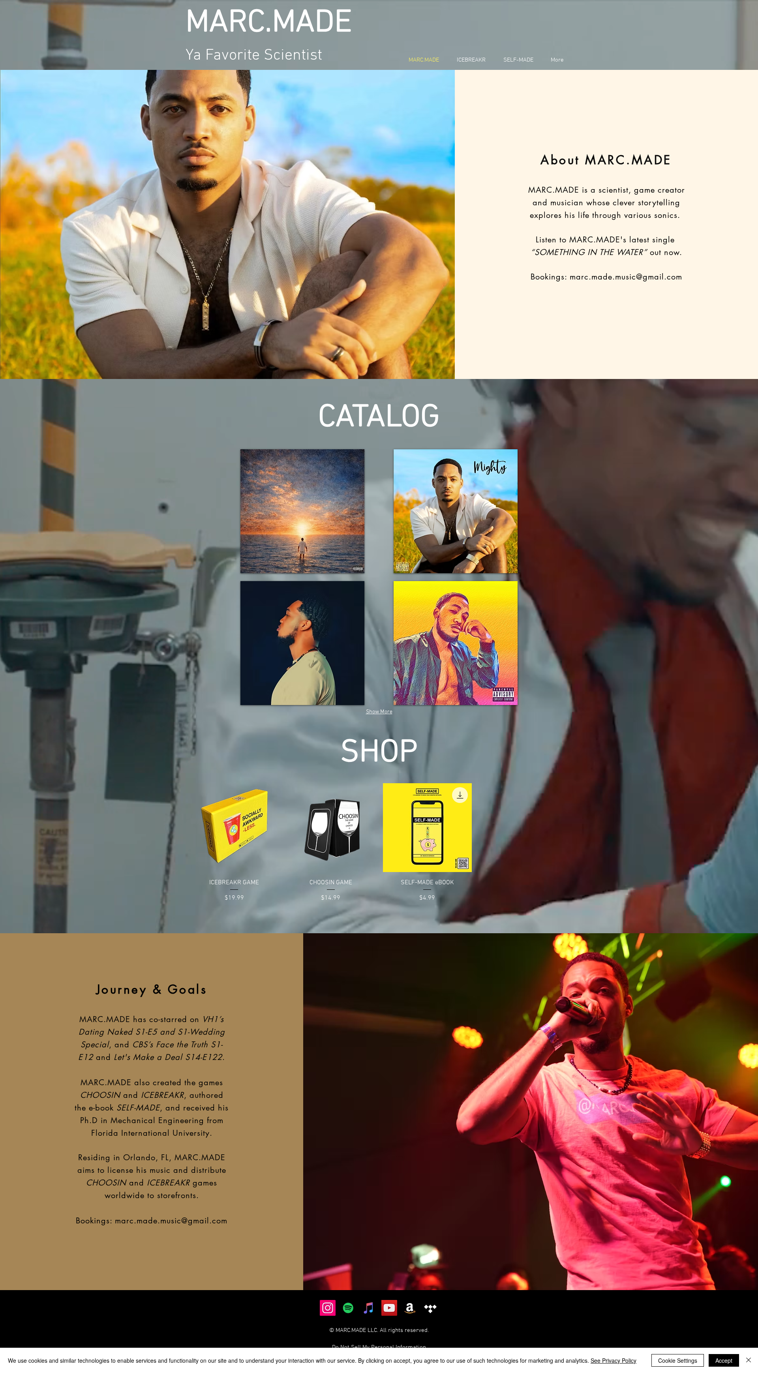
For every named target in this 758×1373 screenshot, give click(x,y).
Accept (723, 1360)
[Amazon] (410, 1308)
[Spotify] (348, 1308)
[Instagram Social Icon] (328, 1308)
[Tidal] (430, 1308)
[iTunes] (369, 1308)
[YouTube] (389, 1308)
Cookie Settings (677, 1360)
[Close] (748, 1360)
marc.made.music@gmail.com (626, 277)
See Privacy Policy (613, 1360)
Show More (379, 712)
